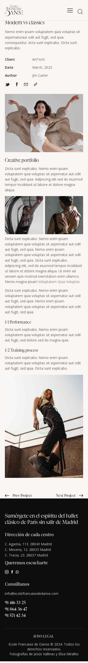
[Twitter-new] (7, 84)
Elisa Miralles (68, 654)
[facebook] (12, 572)
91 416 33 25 (15, 602)
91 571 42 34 (15, 615)
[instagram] (7, 572)
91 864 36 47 (16, 609)
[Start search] (80, 11)
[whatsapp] (17, 572)
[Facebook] (17, 84)
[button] (70, 10)
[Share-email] (26, 84)
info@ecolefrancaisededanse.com (31, 593)
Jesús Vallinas (44, 654)
